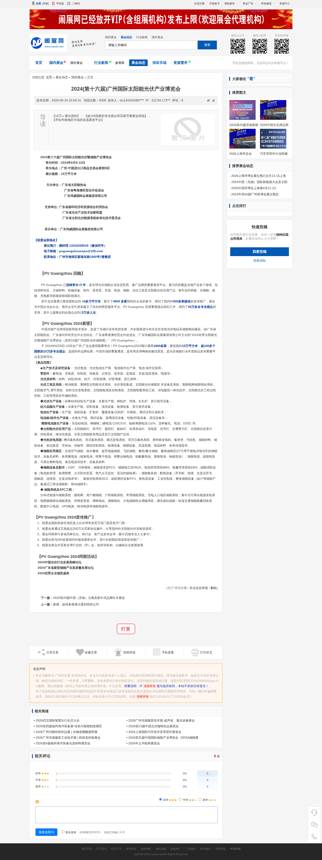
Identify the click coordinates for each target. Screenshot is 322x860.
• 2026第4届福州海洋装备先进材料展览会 (62, 743)
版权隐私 (146, 848)
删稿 (214, 588)
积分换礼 (205, 848)
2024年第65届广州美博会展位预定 (255, 194)
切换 (45, 3)
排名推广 (176, 848)
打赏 (126, 629)
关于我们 (101, 848)
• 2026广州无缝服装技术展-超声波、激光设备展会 (160, 720)
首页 (38, 63)
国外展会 (157, 37)
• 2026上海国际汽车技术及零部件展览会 (153, 732)
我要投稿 (260, 251)
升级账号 (214, 3)
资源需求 (180, 63)
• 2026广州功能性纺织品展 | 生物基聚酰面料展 (65, 732)
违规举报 (149, 686)
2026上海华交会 (240, 153)
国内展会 (111, 37)
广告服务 (191, 848)
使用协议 (131, 848)
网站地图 (161, 848)
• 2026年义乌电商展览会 (143, 743)
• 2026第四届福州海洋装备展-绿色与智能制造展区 (68, 726)
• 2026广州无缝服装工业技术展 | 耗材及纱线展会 (67, 737)
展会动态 (126, 37)
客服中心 (285, 3)
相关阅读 (42, 711)
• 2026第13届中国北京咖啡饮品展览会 (152, 726)
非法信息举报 (198, 588)
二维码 (76, 3)
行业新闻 (142, 37)
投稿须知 (259, 260)
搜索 (207, 45)
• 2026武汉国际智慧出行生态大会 (57, 720)
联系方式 (116, 848)
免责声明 (86, 848)
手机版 (60, 3)
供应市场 (159, 63)
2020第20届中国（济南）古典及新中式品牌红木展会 (89, 598)
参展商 (119, 63)
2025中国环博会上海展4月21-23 (253, 188)
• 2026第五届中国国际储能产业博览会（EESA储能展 (162, 737)
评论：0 (177, 100)
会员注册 (199, 3)
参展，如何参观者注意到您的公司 (76, 604)
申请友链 (235, 848)
